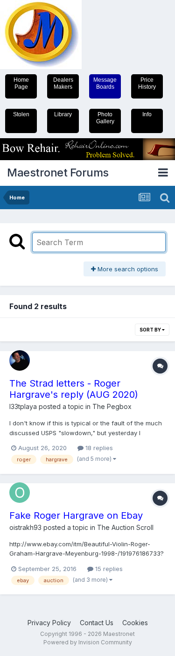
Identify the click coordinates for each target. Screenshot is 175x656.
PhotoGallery (105, 118)
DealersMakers (63, 83)
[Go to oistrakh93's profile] (19, 492)
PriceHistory (147, 83)
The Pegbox (112, 406)
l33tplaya (23, 406)
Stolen (21, 114)
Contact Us (96, 623)
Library (63, 114)
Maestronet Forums (58, 172)
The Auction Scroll (125, 527)
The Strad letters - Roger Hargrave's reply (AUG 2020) (73, 389)
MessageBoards (105, 83)
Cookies (135, 623)
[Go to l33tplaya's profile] (19, 360)
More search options (127, 269)
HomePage (21, 83)
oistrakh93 (25, 527)
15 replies (108, 568)
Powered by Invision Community (87, 642)
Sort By (151, 329)
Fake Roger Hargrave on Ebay (76, 515)
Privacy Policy (49, 623)
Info (147, 114)
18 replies (98, 447)
